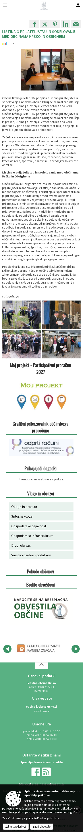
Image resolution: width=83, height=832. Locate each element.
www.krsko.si (42, 711)
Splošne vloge (22, 516)
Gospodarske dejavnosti (29, 526)
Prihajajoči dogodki (40, 468)
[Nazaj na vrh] (41, 665)
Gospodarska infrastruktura (32, 535)
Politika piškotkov (48, 818)
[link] (34, 24)
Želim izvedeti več (15, 826)
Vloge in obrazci (40, 493)
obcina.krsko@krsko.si (41, 706)
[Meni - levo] (5, 4)
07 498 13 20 (44, 699)
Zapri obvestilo (42, 826)
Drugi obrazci (21, 545)
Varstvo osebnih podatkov (31, 555)
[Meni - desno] (78, 4)
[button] (7, 649)
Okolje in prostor (24, 506)
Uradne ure (41, 724)
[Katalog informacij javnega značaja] (38, 648)
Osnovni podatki (41, 675)
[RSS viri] (47, 772)
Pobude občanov (40, 571)
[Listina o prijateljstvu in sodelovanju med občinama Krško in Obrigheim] (22, 315)
